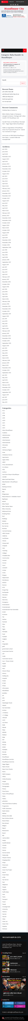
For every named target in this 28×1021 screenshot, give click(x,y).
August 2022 (5, 174)
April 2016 (5, 296)
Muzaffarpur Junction (8, 759)
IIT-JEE (4, 683)
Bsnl (3, 516)
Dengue (4, 575)
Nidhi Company (6, 774)
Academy (4, 433)
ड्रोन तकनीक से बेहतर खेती (7, 92)
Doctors (4, 585)
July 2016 (4, 289)
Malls (3, 725)
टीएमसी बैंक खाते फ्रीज (14, 963)
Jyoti (3, 700)
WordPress (21, 1019)
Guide (3, 656)
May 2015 (4, 323)
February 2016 (6, 301)
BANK (3, 484)
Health (4, 663)
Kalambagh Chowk (7, 703)
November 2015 (6, 309)
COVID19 (4, 568)
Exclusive (4, 614)
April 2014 (5, 355)
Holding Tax (5, 676)
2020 (3, 420)
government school (7, 649)
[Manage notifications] (3, 1018)
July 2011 (4, 397)
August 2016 (5, 287)
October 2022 (6, 171)
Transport (4, 899)
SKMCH (4, 867)
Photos (4, 789)
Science (4, 848)
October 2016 (6, 284)
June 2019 (4, 235)
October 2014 (6, 341)
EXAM (4, 612)
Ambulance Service (7, 455)
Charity (4, 541)
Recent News (5, 821)
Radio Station (5, 811)
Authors (4, 472)
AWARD (4, 477)
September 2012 (6, 373)
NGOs (4, 771)
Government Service (7, 651)
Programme (5, 806)
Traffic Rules (5, 892)
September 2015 (6, 314)
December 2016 (6, 282)
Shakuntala (5, 855)
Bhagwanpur (5, 494)
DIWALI (4, 582)
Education (5, 595)
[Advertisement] (14, 32)
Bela (3, 491)
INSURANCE (5, 690)
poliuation (5, 801)
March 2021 (5, 210)
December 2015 (6, 306)
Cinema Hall (5, 543)
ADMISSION (5, 437)
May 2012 (4, 377)
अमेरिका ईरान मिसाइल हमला (7, 96)
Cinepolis (4, 546)
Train (3, 894)
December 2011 (6, 387)
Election (4, 597)
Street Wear (5, 875)
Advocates (5, 445)
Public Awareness (6, 808)
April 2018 (5, 257)
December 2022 (6, 166)
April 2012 (5, 380)
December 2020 (6, 218)
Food (3, 634)
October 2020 (6, 223)
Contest (4, 560)
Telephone (5, 884)
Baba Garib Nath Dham (8, 479)
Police (3, 796)
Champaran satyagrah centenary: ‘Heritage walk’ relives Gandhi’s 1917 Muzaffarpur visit (13, 116)
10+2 (3, 410)
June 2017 (4, 269)
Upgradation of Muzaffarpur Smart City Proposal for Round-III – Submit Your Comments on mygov (13, 129)
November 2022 (6, 169)
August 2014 (5, 345)
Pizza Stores (5, 791)
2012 (3, 413)
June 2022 (5, 178)
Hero (3, 668)
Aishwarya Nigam (7, 450)
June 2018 (4, 252)
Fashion (4, 619)
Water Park (5, 924)
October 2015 (6, 311)
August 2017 (5, 264)
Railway (4, 813)
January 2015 (5, 333)
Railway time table (7, 816)
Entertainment (6, 607)
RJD (3, 835)
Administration (6, 435)
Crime (3, 573)
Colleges (4, 553)
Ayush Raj (13, 958)
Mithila (4, 742)
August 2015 (5, 316)
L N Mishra (5, 713)
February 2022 (6, 188)
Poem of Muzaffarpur (8, 794)
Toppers (4, 889)
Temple (4, 887)
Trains (3, 897)
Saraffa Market (6, 843)
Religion (4, 826)
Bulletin (4, 521)
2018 (3, 415)
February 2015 (6, 331)
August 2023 (5, 159)
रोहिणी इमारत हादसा (13, 970)
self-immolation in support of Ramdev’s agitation (11, 65)
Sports (4, 872)
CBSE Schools (5, 533)
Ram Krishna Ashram (7, 818)
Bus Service (5, 523)
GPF (3, 654)
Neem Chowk (5, 767)
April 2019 (5, 237)
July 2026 (4, 149)
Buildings (4, 519)
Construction (5, 558)
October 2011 (5, 390)
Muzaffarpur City (14, 8)
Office (4, 776)
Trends (4, 904)
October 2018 (6, 245)
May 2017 (4, 272)
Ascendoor (10, 1019)
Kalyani (4, 705)
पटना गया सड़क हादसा (6, 101)
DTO (3, 587)
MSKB (4, 747)
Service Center (6, 853)
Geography (5, 644)
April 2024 (5, 154)
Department (5, 577)
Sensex (4, 850)
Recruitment (5, 823)
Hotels (4, 681)
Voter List (4, 921)
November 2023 (6, 156)
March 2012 (5, 382)
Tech (3, 882)
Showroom (5, 865)
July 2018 (4, 250)
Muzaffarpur (5, 757)
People (4, 781)
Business (4, 528)
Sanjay (4, 840)
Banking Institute (6, 487)
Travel (3, 902)
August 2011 (5, 395)
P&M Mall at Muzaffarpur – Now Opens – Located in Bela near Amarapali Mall (13, 137)
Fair (3, 617)
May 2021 (4, 206)
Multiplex (4, 749)
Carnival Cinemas (6, 531)
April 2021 (5, 208)
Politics (4, 798)
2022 (3, 425)
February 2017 (6, 277)
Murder (4, 752)
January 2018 (5, 260)
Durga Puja (5, 590)
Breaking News (6, 514)
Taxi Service (5, 880)
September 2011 (6, 392)
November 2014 (6, 338)
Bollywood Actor (6, 511)
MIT (3, 740)
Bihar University (6, 509)
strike (3, 877)
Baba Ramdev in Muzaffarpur (10, 62)
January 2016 (5, 304)
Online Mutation (6, 779)
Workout (4, 929)
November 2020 (6, 220)
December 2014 (6, 336)
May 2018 (4, 255)
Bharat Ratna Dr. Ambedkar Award (11, 496)
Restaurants (5, 830)
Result (4, 833)
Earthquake (5, 592)
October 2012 (6, 370)
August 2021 (5, 201)
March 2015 (5, 328)
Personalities (5, 784)
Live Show (5, 722)
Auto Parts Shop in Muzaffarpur (10, 474)
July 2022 (4, 176)
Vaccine (4, 914)
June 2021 (4, 203)
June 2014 (4, 350)
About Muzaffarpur (7, 430)
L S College (5, 715)
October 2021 (6, 198)
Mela (3, 737)
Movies (4, 744)
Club (3, 548)
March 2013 (5, 365)
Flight (3, 629)
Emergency (5, 602)
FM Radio (4, 631)
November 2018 (6, 242)
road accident (5, 838)
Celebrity (4, 536)
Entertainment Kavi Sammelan (10, 609)
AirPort (4, 447)
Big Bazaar (5, 499)
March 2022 (5, 186)
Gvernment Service (7, 658)
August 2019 (5, 233)
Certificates (5, 538)
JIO (3, 695)
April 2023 (5, 161)
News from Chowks (7, 769)
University (5, 909)
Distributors (5, 580)
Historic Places (6, 671)
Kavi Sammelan (6, 708)
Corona (4, 563)
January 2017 (5, 279)
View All (24, 953)
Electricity (5, 600)
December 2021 (6, 193)
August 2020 (5, 225)
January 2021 (5, 215)
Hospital (4, 678)
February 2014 (6, 360)
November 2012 (6, 368)
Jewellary (4, 693)
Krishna (4, 710)
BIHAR (4, 501)
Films (3, 624)
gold (3, 646)
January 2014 (5, 363)
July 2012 (4, 375)
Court (3, 565)
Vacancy (4, 911)
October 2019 (6, 230)
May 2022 (5, 181)
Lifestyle (4, 717)
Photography (5, 786)
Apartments (5, 457)
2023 (3, 428)
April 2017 (4, 274)
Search (4, 80)
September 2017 (6, 262)
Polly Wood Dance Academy (9, 803)
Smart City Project (7, 870)
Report (4, 828)
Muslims (4, 754)
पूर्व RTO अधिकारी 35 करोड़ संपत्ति (16, 956)
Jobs (3, 698)
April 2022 (5, 183)
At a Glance (5, 467)
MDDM (4, 732)
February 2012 (6, 385)
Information (5, 688)
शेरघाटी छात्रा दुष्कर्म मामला (17, 1)
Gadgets (4, 639)
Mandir (4, 727)
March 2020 (5, 228)
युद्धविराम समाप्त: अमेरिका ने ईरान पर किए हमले (12, 993)
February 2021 (6, 213)
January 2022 (5, 191)
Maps (3, 730)
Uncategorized (6, 907)
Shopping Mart (6, 860)
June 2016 (4, 291)
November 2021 (6, 196)
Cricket (4, 570)
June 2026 (5, 151)
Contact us (14, 110)
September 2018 (6, 247)
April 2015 (5, 326)
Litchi (3, 720)
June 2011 (4, 400)
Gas (3, 641)
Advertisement (6, 440)
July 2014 (4, 348)
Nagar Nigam (5, 764)
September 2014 (6, 343)
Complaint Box (6, 555)
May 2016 (4, 294)
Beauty (4, 489)
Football (4, 636)
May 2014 (4, 353)
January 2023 (5, 164)
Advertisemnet (6, 442)
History (4, 673)
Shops (4, 862)
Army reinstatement (7, 464)
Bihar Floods (5, 504)
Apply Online (5, 460)
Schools (4, 845)
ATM (3, 469)
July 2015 (4, 318)
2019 (3, 418)
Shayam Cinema (6, 857)
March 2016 (5, 299)
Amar (3, 452)
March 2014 (5, 358)
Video (3, 919)
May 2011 (4, 402)
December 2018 (6, 240)
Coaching (4, 550)
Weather (4, 926)
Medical (4, 735)
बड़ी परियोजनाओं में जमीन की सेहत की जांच (10, 94)
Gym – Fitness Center (7, 661)
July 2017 (4, 267)
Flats (3, 627)
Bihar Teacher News (7, 506)
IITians (4, 686)
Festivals (4, 622)
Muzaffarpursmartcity (8, 762)
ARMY (4, 462)
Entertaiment (5, 604)
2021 (3, 423)
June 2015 (4, 321)
